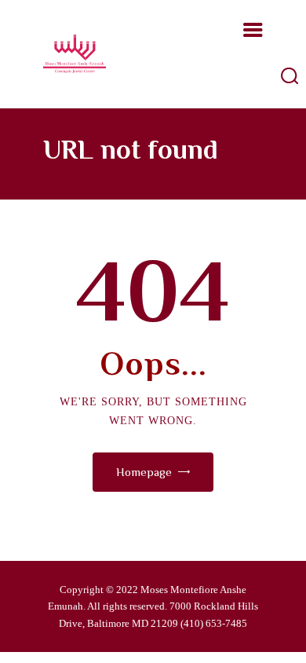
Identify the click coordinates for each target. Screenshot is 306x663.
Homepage (144, 471)
